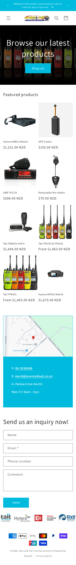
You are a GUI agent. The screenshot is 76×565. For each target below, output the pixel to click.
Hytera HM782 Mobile (50, 294)
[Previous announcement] (7, 5)
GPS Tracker (45, 141)
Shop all (38, 68)
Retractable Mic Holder (51, 192)
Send (16, 502)
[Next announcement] (68, 5)
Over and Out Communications (36, 550)
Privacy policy (44, 555)
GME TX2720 (10, 192)
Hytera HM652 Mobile (15, 141)
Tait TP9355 (10, 294)
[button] (8, 18)
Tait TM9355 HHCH (14, 243)
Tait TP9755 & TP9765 (50, 243)
